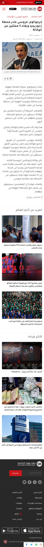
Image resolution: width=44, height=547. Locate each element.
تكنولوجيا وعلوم (35, 509)
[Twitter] (31, 545)
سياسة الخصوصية (36, 538)
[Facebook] (27, 545)
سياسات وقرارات (34, 503)
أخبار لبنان (37, 493)
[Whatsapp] (36, 545)
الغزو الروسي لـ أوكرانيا (17, 17)
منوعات (19, 503)
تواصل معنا (17, 519)
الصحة (19, 509)
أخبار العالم (37, 17)
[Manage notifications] (5, 542)
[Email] (41, 545)
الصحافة (38, 498)
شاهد (17, 514)
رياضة (39, 514)
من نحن (39, 519)
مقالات (19, 498)
